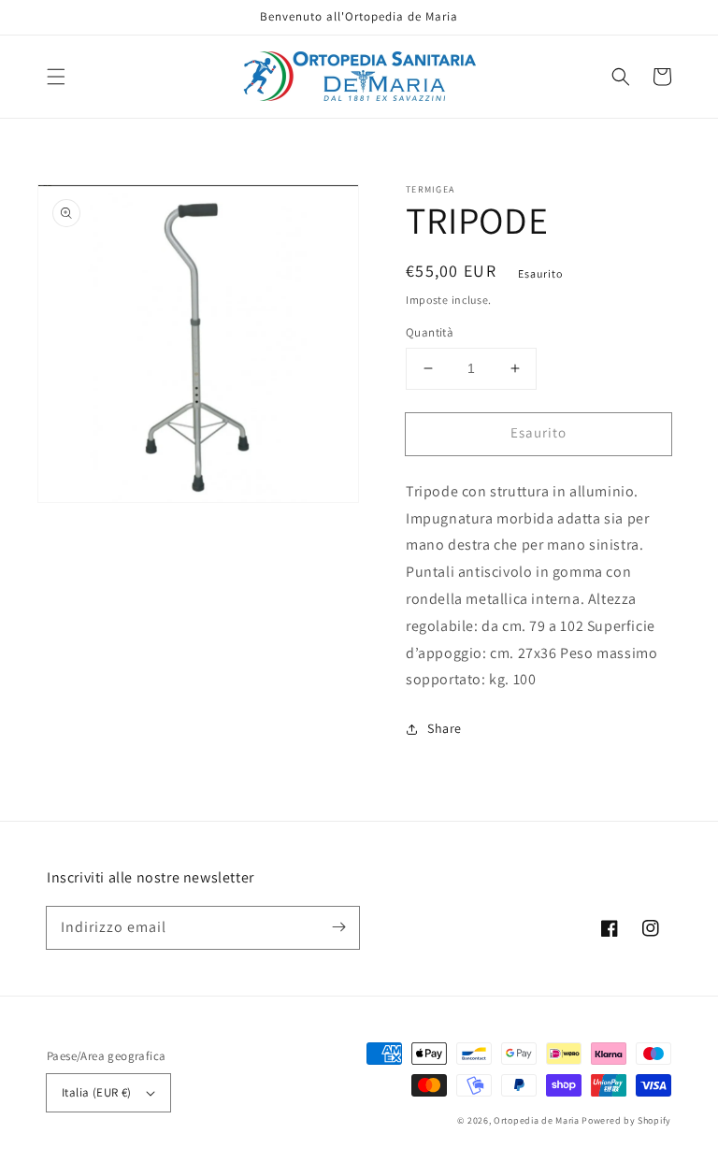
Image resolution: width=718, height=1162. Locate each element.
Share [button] (444, 728)
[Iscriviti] (338, 927)
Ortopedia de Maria (538, 1120)
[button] (56, 76)
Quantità (429, 332)
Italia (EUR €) (97, 1092)
